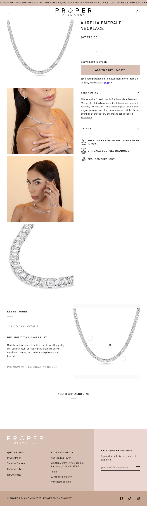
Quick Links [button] (15, 452)
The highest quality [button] (23, 325)
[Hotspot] (90, 338)
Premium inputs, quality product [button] (33, 367)
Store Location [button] (62, 452)
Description (89, 93)
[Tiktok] (129, 498)
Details (86, 128)
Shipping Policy (15, 468)
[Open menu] (12, 12)
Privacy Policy (14, 457)
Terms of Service (16, 463)
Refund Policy (14, 474)
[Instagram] (138, 498)
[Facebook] (121, 498)
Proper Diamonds (22, 498)
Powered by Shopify (57, 498)
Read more (86, 117)
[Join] (137, 466)
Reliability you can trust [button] (27, 337)
